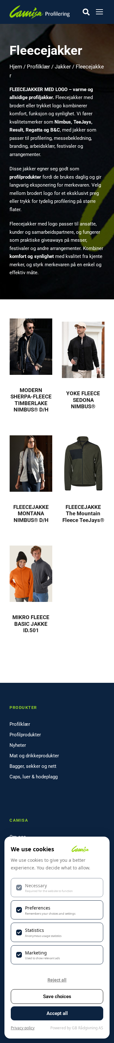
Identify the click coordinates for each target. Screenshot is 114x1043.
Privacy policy (23, 1028)
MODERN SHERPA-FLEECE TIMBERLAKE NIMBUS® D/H (31, 400)
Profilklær (38, 67)
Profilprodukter (25, 735)
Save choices (57, 996)
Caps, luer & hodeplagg (34, 777)
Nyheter (18, 745)
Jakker (63, 67)
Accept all (57, 1013)
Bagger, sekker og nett (33, 766)
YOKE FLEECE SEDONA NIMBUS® (83, 400)
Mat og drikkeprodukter (34, 756)
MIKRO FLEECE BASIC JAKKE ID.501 (30, 623)
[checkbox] (57, 887)
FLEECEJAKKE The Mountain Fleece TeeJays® (83, 513)
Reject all (57, 979)
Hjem (16, 67)
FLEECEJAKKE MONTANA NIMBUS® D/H (31, 513)
